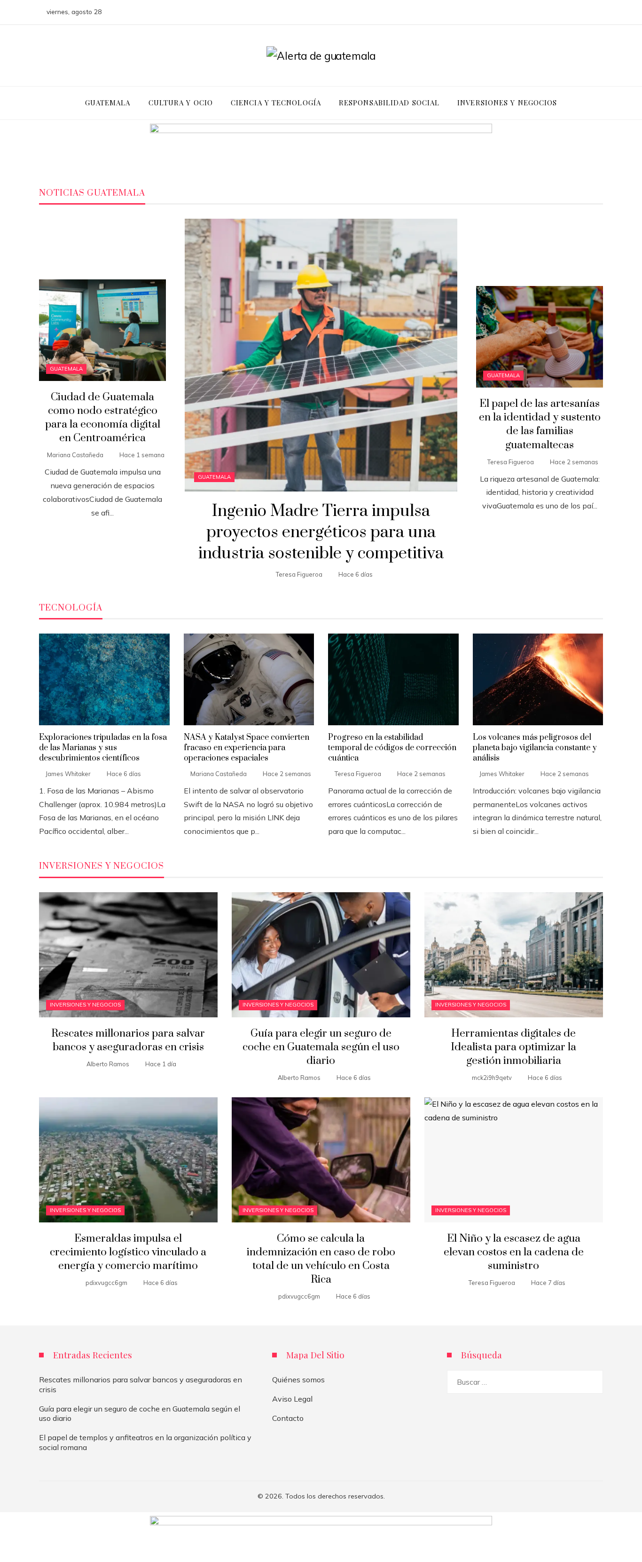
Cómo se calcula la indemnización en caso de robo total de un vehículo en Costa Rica (321, 1259)
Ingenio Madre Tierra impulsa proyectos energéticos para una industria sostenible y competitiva (321, 532)
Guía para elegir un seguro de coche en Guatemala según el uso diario (321, 1047)
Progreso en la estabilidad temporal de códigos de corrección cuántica (392, 748)
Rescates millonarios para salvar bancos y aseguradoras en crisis (128, 1040)
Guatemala (214, 477)
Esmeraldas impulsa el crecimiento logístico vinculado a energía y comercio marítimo (128, 1252)
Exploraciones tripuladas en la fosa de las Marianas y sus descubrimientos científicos (103, 748)
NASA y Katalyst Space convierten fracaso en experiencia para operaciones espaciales (246, 748)
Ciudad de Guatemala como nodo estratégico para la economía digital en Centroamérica (102, 417)
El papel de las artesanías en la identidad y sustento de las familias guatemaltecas (540, 424)
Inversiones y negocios (85, 1004)
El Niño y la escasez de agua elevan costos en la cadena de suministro (514, 1252)
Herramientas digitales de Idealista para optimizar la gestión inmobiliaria (513, 1047)
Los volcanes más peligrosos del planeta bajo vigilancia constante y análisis (535, 748)
